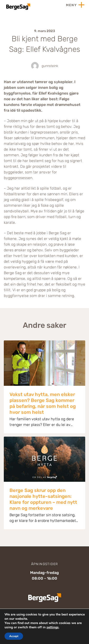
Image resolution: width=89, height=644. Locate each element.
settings (53, 627)
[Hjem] (18, 6)
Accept (13, 636)
